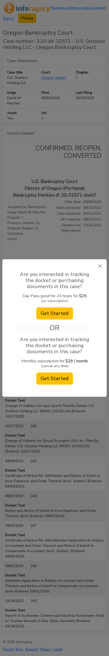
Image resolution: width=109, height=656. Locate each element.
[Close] (100, 266)
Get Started (55, 313)
